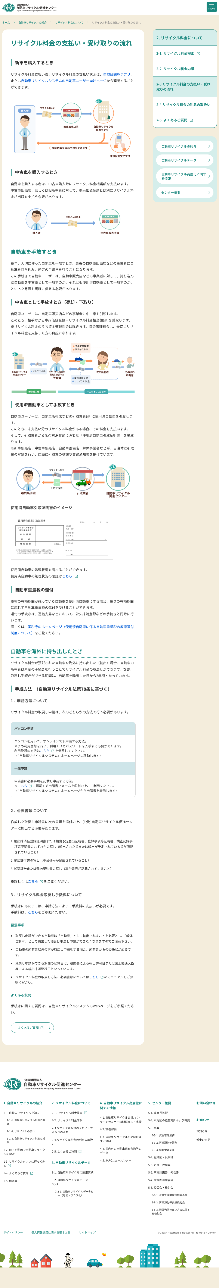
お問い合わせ (206, 1103)
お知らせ (202, 1120)
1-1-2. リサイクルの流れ (21, 1131)
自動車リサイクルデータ (179, 160)
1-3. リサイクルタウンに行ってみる (24, 1163)
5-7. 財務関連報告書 (160, 1180)
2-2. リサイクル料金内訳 (175, 68)
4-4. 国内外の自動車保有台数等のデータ (121, 1151)
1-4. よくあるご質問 (15, 1173)
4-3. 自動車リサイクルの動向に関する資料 (121, 1139)
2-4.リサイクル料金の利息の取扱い (183, 104)
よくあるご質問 (28, 1027)
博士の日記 (203, 1140)
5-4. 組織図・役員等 (160, 1157)
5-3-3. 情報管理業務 (163, 1149)
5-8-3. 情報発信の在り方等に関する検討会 (171, 1211)
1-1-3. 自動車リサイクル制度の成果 (26, 1140)
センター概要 (171, 192)
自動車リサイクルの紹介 (32, 22)
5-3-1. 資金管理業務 (163, 1135)
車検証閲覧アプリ (116, 74)
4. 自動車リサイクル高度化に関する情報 (121, 1105)
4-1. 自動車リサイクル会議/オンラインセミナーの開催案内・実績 (121, 1119)
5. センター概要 (159, 1103)
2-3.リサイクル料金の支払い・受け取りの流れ (183, 86)
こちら (67, 576)
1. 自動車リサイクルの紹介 (22, 1103)
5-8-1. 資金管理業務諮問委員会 (169, 1195)
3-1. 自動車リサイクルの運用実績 (72, 1172)
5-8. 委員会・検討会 (160, 1187)
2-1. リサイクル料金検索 (175, 53)
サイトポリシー (13, 1232)
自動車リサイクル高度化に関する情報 (183, 176)
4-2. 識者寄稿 (108, 1129)
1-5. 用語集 (10, 1181)
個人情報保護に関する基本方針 (50, 1232)
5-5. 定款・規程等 (159, 1165)
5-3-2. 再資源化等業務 (164, 1142)
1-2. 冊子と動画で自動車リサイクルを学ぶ (24, 1152)
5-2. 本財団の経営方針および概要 (169, 1120)
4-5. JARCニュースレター (115, 1160)
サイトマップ (87, 1232)
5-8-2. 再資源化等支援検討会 (168, 1202)
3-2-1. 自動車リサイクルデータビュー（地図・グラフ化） (74, 1193)
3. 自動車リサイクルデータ (71, 1162)
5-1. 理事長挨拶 (158, 1113)
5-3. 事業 (153, 1128)
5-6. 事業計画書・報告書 (163, 1172)
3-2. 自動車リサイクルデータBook (70, 1182)
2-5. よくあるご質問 (172, 119)
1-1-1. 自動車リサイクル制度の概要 (26, 1122)
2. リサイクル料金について (179, 37)
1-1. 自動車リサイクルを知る (21, 1113)
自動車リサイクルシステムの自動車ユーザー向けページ (64, 80)
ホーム (6, 22)
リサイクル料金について (69, 22)
